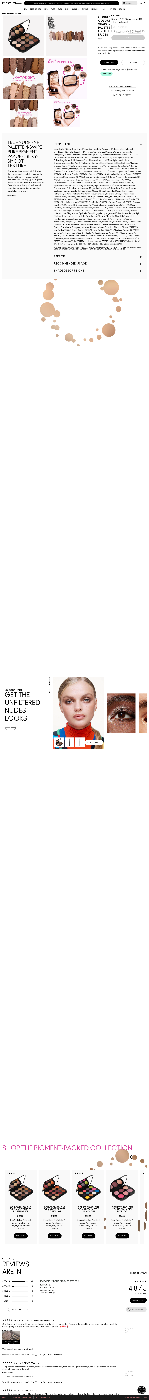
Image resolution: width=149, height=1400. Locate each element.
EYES (60, 9)
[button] (11, 1337)
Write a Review (138, 1300)
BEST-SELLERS (35, 9)
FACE (53, 9)
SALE (103, 9)
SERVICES (112, 9)
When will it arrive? (122, 95)
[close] (145, 14)
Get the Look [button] (94, 742)
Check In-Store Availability (122, 86)
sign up (128, 38)
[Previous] (7, 727)
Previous (132, 1157)
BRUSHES (75, 9)
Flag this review (55, 1354)
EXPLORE (94, 9)
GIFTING (85, 9)
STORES (122, 9)
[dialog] (20, 1209)
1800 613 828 (42, 3)
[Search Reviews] (128, 1309)
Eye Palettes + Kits (15, 13)
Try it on (133, 62)
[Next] (13, 727)
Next (141, 1157)
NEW (25, 9)
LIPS (46, 9)
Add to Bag (109, 62)
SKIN (67, 9)
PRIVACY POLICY (134, 32)
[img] (21, 1188)
